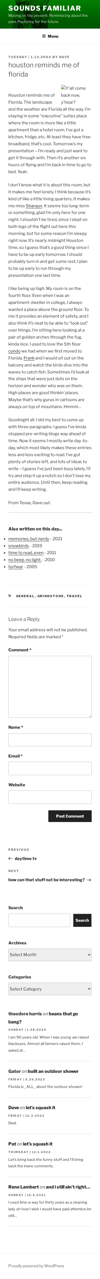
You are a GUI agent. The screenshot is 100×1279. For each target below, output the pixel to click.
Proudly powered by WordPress (36, 1265)
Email (15, 756)
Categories (19, 977)
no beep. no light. (24, 559)
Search (15, 907)
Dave (64, 57)
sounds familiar (44, 8)
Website (16, 784)
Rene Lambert (23, 1187)
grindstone (51, 596)
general (25, 596)
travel (75, 596)
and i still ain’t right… (68, 1187)
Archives (17, 942)
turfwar (15, 566)
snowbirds (18, 545)
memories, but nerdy (28, 538)
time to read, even (26, 552)
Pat (12, 1144)
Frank (29, 358)
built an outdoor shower (53, 1071)
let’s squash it (40, 1107)
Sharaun (34, 205)
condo (14, 351)
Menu (53, 36)
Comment (19, 649)
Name (15, 727)
